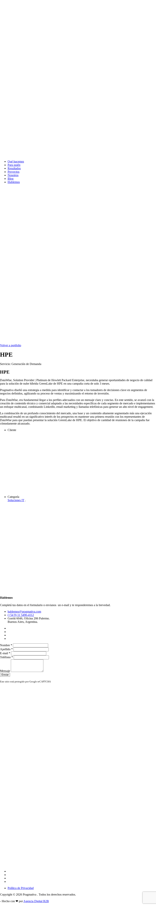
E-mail (5, 653)
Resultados (14, 168)
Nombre (6, 645)
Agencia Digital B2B (36, 901)
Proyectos (13, 171)
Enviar (5, 674)
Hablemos (14, 182)
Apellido (6, 649)
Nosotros (13, 175)
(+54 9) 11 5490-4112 (21, 615)
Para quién (14, 165)
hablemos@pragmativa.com (24, 611)
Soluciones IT (16, 500)
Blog (11, 178)
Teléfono (6, 657)
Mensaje (5, 671)
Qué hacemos (16, 161)
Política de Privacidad (21, 888)
